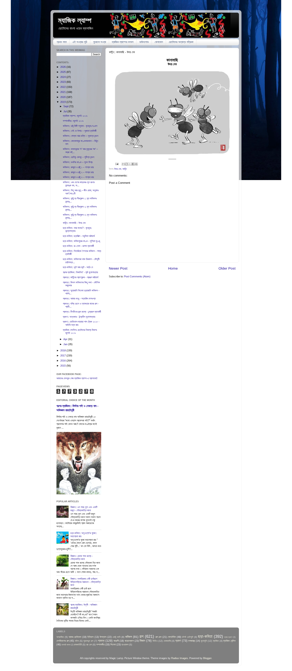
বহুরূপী (116, 640)
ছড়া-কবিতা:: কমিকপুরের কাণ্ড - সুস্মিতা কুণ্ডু (81, 241)
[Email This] (123, 164)
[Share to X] (129, 164)
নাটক (77, 641)
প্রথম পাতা (62, 42)
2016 (63, 360)
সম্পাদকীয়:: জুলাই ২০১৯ (73, 120)
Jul (65, 111)
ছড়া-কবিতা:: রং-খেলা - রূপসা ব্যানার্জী (78, 245)
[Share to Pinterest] (136, 164)
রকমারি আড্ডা (66, 645)
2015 (63, 365)
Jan (65, 344)
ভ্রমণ (178, 640)
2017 (63, 355)
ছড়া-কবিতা (205, 636)
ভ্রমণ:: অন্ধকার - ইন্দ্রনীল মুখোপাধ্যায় (79, 316)
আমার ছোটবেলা (75, 636)
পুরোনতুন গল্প (88, 641)
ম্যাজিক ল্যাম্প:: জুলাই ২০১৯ (75, 115)
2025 (63, 71)
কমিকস (128, 636)
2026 (63, 66)
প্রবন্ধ (101, 640)
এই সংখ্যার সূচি (79, 42)
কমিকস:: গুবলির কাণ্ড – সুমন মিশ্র (77, 162)
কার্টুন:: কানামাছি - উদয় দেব (74, 222)
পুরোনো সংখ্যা (99, 42)
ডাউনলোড (144, 42)
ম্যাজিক (216, 641)
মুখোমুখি (204, 641)
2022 (63, 86)
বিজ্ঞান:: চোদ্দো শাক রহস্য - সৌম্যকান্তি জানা (81, 557)
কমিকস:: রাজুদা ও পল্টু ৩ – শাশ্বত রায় (78, 177)
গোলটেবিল (172, 636)
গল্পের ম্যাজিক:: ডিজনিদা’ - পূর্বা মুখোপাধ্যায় (80, 272)
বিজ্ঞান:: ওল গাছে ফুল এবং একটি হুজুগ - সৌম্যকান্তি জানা (83, 509)
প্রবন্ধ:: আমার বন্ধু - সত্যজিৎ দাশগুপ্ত (79, 298)
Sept (66, 106)
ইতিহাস (90, 636)
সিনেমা (113, 644)
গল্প (141, 636)
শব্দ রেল (89, 644)
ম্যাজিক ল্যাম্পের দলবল (122, 42)
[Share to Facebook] (133, 164)
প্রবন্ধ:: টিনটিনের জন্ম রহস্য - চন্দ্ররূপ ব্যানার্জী (82, 311)
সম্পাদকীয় (100, 644)
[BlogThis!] (126, 164)
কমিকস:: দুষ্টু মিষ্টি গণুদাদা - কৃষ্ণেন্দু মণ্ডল (80, 125)
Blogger (207, 658)
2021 (63, 92)
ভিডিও (155, 641)
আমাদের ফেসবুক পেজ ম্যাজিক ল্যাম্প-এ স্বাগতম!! (76, 378)
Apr (65, 339)
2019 (63, 101)
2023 (63, 81)
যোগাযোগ (159, 42)
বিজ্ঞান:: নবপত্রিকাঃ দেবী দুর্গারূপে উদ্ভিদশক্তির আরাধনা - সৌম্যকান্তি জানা (85, 581)
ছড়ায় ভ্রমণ (228, 637)
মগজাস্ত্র (191, 640)
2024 (63, 77)
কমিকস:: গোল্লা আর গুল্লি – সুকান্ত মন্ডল (80, 135)
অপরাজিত (60, 637)
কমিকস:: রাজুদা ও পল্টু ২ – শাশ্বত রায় (78, 172)
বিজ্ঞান (142, 640)
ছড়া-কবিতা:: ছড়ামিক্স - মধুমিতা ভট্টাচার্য (79, 236)
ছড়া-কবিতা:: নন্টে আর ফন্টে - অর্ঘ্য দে (78, 267)
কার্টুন (125, 168)
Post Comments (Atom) (137, 276)
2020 (63, 97)
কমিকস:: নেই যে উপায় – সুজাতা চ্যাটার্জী (79, 130)
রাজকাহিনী (78, 644)
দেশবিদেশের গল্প (62, 640)
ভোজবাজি (167, 641)
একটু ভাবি (116, 637)
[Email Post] (116, 163)
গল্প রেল (158, 636)
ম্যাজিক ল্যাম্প (74, 20)
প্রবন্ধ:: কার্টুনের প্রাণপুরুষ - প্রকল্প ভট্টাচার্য (80, 277)
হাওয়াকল (124, 644)
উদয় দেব (117, 168)
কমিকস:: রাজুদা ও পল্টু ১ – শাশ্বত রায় (78, 167)
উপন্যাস (103, 636)
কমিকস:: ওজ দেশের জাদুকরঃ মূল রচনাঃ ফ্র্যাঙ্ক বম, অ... (79, 184)
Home (173, 268)
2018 (63, 350)
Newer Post (118, 268)
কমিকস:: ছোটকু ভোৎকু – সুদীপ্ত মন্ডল (78, 157)
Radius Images (179, 658)
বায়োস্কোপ (129, 640)
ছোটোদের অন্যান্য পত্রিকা (181, 42)
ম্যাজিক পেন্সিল (229, 640)
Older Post (227, 268)
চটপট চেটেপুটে (187, 637)
